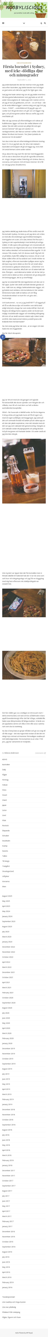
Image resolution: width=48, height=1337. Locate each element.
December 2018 (8, 1109)
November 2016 (8, 1236)
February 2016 (8, 1282)
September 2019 (8, 1064)
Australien (6, 764)
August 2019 (7, 1069)
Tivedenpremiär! (8, 1297)
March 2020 (6, 1033)
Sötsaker (5, 835)
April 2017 (6, 1211)
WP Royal (29, 1333)
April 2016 (6, 1272)
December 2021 (8, 972)
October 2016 (7, 1242)
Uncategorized (24, 63)
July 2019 (5, 1074)
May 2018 (6, 1145)
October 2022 (7, 957)
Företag (5, 780)
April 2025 (6, 906)
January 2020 (7, 1043)
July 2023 (5, 931)
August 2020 (7, 1008)
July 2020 (5, 1013)
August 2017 (7, 1191)
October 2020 (7, 998)
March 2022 (6, 967)
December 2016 (8, 1231)
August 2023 (7, 926)
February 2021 (8, 992)
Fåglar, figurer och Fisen (11, 1317)
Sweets (5, 851)
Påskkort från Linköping (11, 1312)
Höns (4, 790)
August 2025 (7, 896)
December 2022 (8, 947)
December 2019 (8, 1048)
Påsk (4, 820)
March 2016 (6, 1277)
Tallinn (4, 856)
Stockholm (6, 841)
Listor (4, 810)
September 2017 (8, 1186)
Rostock (5, 825)
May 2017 (6, 1206)
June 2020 (6, 1018)
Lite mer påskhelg (9, 1307)
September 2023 (8, 921)
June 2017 (6, 1201)
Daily (4, 769)
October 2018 (7, 1120)
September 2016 (8, 1247)
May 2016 (6, 1267)
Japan (4, 805)
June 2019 (6, 1079)
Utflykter (5, 876)
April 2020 (6, 1028)
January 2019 (7, 1104)
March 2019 (6, 1094)
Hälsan (4, 785)
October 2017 (7, 1181)
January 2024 (7, 916)
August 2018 (7, 1130)
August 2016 (7, 1252)
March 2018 (6, 1155)
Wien (4, 886)
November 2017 (8, 1175)
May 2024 (6, 911)
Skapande (6, 830)
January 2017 (7, 1226)
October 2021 (7, 977)
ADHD (4, 759)
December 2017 (8, 1170)
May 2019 (6, 1084)
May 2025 (6, 901)
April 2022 (6, 962)
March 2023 (6, 937)
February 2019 (8, 1099)
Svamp (4, 846)
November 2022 (8, 952)
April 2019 (6, 1089)
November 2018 (8, 1114)
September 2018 (8, 1125)
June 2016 (6, 1262)
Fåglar (4, 774)
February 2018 (8, 1160)
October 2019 (7, 1059)
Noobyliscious (24, 8)
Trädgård (5, 866)
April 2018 (6, 1150)
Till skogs (5, 861)
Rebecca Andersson (11, 753)
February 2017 (8, 1221)
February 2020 (8, 1038)
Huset (4, 795)
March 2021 (6, 987)
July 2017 (5, 1196)
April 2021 (6, 982)
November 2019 (8, 1053)
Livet (4, 815)
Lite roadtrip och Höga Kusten (14, 1302)
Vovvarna (5, 881)
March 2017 (6, 1216)
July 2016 (5, 1257)
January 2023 (7, 942)
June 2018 (6, 1140)
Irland (4, 800)
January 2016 (7, 1287)
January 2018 (7, 1165)
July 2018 (5, 1135)
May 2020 (6, 1023)
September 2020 (8, 1003)
